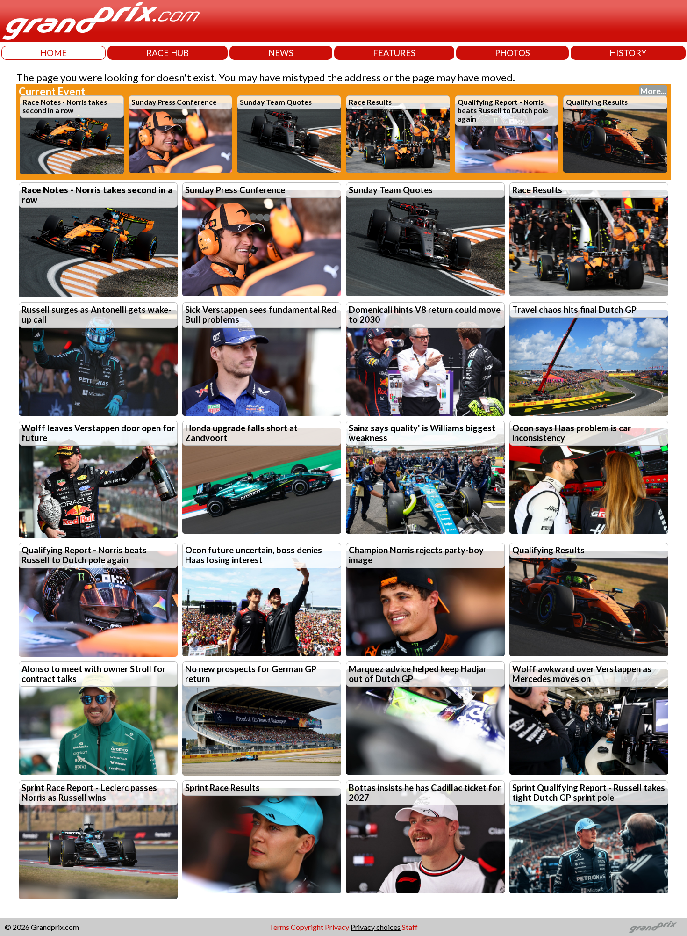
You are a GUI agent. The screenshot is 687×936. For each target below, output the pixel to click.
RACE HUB (167, 53)
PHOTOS (512, 53)
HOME (53, 53)
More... (653, 91)
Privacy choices (376, 926)
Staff (410, 926)
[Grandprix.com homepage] (653, 927)
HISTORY (628, 53)
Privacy (337, 926)
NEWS (280, 53)
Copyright (307, 926)
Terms (279, 926)
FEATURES (394, 53)
